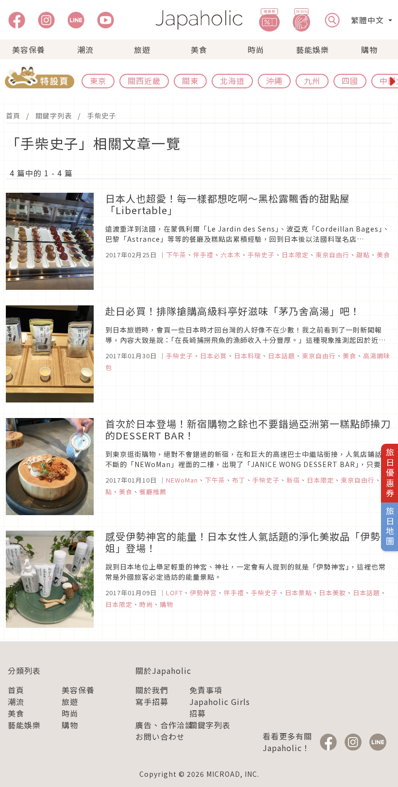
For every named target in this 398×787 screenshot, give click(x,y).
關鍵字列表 (53, 115)
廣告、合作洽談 (164, 725)
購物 (369, 49)
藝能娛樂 (312, 49)
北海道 (232, 80)
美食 (199, 49)
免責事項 (205, 690)
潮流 (85, 49)
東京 (98, 80)
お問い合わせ (160, 736)
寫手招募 (151, 701)
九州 (312, 80)
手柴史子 (101, 115)
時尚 (256, 49)
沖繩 (274, 80)
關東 (190, 80)
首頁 (13, 115)
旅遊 (142, 49)
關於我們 (151, 690)
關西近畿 (144, 80)
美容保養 (28, 49)
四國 (350, 80)
